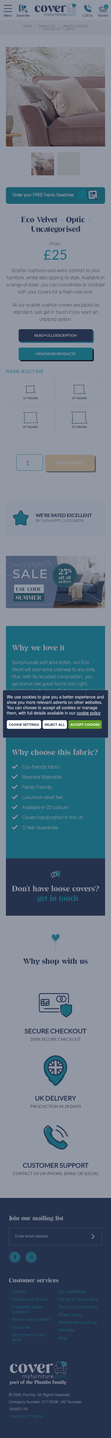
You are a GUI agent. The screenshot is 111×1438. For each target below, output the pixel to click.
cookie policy (89, 713)
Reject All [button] (55, 724)
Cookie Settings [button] (24, 724)
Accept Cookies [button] (85, 724)
